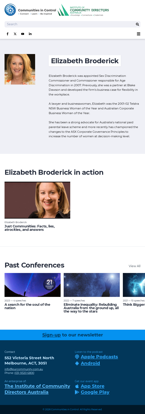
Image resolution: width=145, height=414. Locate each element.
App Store (92, 386)
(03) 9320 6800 (24, 373)
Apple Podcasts (99, 356)
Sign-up (51, 335)
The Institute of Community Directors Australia (37, 389)
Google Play (95, 392)
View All (134, 266)
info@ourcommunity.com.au (24, 369)
